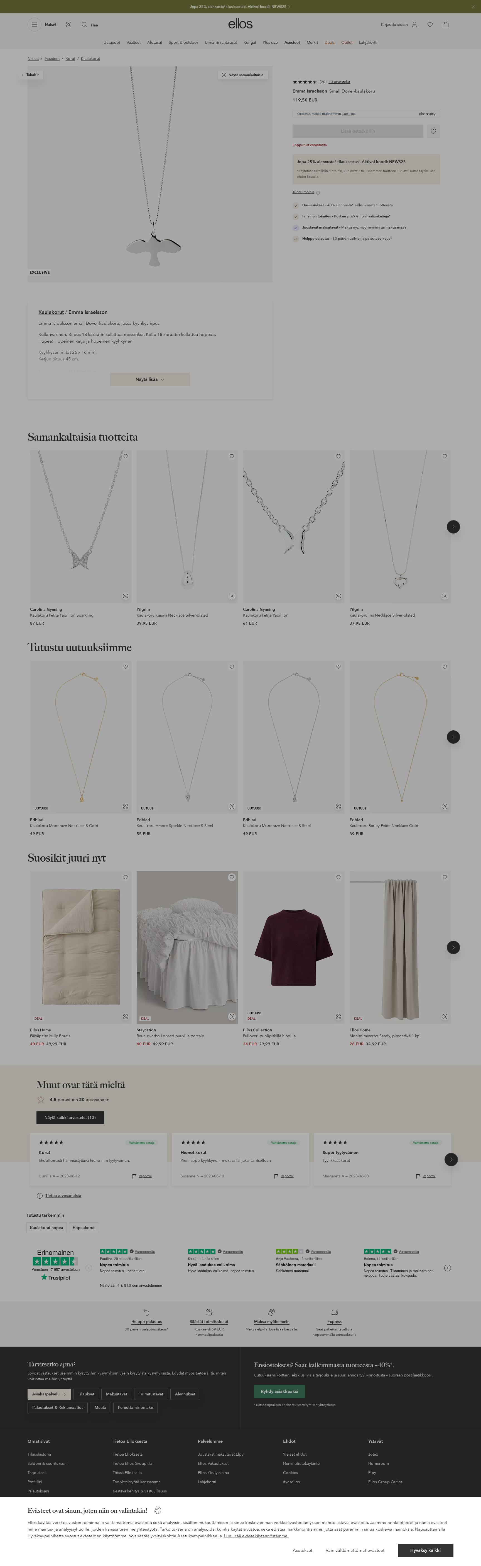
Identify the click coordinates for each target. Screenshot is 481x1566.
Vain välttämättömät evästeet (355, 1550)
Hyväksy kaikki (425, 1550)
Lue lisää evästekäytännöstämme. (256, 1535)
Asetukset (302, 1550)
